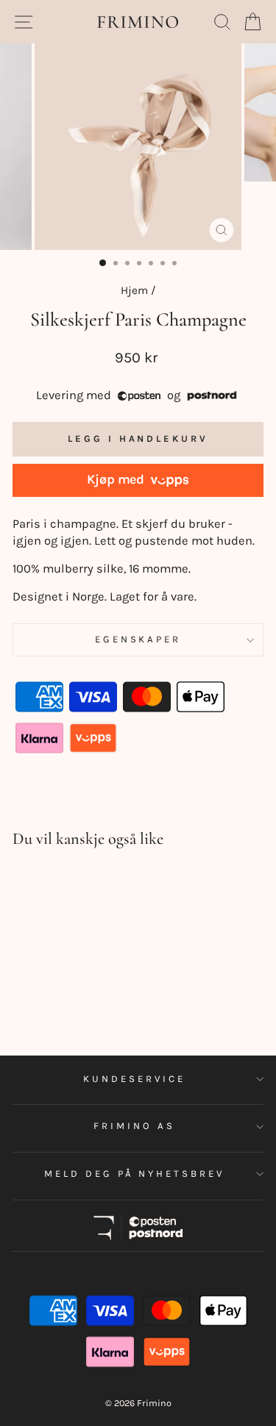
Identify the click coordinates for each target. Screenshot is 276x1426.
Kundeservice (134, 1078)
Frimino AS (134, 1125)
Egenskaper (138, 639)
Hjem (134, 290)
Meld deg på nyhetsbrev (134, 1173)
